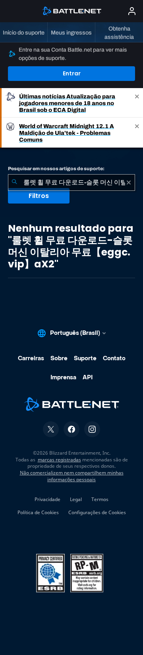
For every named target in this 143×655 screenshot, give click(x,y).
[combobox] (71, 182)
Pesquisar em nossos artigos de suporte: (56, 168)
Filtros (39, 195)
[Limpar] (128, 182)
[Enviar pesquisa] (14, 182)
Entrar (72, 73)
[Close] (137, 103)
